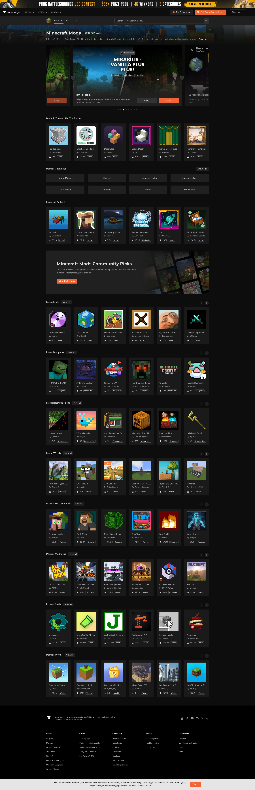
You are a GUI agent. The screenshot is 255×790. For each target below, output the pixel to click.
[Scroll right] (207, 303)
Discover (58, 20)
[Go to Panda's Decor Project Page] (58, 142)
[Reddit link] (207, 718)
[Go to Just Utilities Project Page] (86, 325)
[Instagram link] (182, 718)
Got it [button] (195, 784)
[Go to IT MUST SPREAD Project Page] (58, 376)
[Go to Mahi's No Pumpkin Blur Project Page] (141, 426)
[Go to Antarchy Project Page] (58, 225)
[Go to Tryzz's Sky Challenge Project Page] (169, 476)
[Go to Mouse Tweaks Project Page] (169, 628)
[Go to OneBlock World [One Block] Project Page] (196, 678)
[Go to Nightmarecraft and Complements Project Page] (141, 376)
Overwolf (182, 739)
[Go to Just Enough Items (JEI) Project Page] (113, 628)
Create (41, 12)
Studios (54, 12)
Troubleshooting (152, 743)
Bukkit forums (118, 760)
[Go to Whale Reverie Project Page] (86, 426)
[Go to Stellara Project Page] (169, 225)
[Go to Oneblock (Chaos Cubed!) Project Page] (58, 678)
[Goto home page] (11, 12)
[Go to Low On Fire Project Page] (169, 527)
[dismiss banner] (250, 4)
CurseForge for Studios (188, 743)
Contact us (150, 747)
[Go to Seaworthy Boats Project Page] (113, 225)
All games (50, 739)
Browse (28, 12)
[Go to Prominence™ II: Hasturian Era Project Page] (141, 577)
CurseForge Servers (120, 765)
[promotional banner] (127, 4)
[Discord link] (197, 718)
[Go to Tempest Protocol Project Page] (141, 225)
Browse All (71, 20)
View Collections (67, 281)
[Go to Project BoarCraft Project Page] (196, 376)
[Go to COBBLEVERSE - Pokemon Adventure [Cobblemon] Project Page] (169, 577)
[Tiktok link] (187, 718)
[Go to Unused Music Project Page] (58, 426)
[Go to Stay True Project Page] (141, 527)
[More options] (249, 12)
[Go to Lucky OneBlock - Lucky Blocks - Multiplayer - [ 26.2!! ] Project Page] (113, 678)
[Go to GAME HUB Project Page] (86, 476)
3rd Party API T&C (86, 756)
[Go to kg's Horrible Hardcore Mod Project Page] (169, 325)
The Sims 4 (50, 752)
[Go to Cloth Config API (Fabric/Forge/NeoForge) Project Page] (86, 628)
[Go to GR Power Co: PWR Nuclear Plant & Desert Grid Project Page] (141, 476)
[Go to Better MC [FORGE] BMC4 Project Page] (113, 577)
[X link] (202, 718)
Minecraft (50, 743)
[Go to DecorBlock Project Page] (113, 142)
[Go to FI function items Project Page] (141, 325)
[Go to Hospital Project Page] (196, 476)
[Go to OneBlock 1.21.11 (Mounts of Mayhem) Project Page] (86, 678)
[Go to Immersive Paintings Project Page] (196, 142)
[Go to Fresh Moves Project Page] (86, 527)
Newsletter (116, 752)
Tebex (181, 747)
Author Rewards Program (89, 747)
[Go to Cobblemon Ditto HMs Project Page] (58, 325)
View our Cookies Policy (139, 786)
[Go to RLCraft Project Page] (196, 577)
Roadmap (116, 756)
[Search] (206, 20)
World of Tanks (52, 769)
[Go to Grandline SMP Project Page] (113, 376)
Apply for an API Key (87, 752)
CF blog (115, 747)
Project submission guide (89, 743)
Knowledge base (152, 739)
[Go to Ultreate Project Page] (169, 376)
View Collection (161, 101)
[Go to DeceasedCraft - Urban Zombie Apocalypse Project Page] (86, 577)
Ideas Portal (117, 743)
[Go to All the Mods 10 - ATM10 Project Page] (58, 577)
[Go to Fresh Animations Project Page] (58, 527)
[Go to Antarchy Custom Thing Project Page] (86, 376)
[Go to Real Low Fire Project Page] (169, 426)
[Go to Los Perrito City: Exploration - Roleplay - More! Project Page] (169, 678)
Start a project (85, 739)
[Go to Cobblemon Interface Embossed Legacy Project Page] (113, 426)
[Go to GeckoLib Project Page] (58, 628)
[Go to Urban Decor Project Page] (141, 142)
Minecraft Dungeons (54, 765)
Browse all (202, 169)
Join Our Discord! (119, 739)
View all (66, 302)
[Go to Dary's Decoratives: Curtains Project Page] (169, 142)
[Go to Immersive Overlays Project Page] (113, 325)
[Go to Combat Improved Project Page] (196, 325)
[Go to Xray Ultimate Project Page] (196, 527)
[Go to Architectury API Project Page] (141, 628)
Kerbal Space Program (55, 760)
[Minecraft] (49, 20)
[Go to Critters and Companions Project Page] (86, 225)
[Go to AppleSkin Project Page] (196, 628)
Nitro (181, 752)
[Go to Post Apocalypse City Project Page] (58, 476)
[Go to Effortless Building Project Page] (86, 142)
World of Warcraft (53, 747)
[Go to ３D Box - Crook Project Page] (196, 426)
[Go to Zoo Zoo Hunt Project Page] (113, 476)
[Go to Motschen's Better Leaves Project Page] (113, 527)
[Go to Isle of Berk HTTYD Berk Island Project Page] (141, 678)
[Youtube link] (192, 718)
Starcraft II (50, 756)
